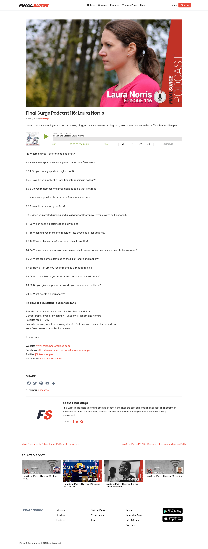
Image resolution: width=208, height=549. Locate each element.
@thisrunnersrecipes (50, 358)
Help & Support (133, 520)
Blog (93, 520)
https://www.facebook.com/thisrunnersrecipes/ (65, 350)
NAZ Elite (130, 525)
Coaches (60, 515)
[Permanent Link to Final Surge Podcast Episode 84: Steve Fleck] (41, 467)
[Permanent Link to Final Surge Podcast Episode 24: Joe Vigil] (164, 467)
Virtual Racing (97, 515)
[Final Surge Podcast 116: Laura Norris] (104, 21)
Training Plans (98, 510)
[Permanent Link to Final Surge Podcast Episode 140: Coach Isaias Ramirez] (82, 471)
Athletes (60, 510)
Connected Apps (134, 515)
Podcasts (43, 390)
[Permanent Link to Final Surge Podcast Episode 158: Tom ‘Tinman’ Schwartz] (123, 471)
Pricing (129, 510)
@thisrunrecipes (44, 354)
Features (60, 520)
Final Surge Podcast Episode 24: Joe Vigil (164, 476)
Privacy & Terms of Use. (29, 543)
